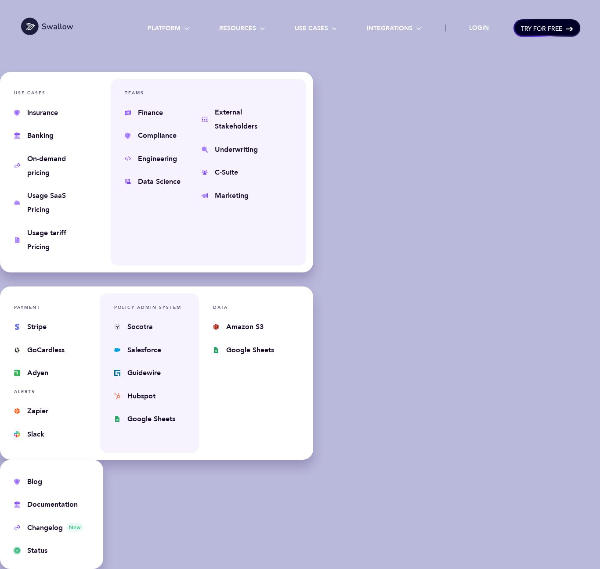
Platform (168, 28)
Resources (242, 28)
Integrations (394, 28)
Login (479, 28)
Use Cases (316, 28)
